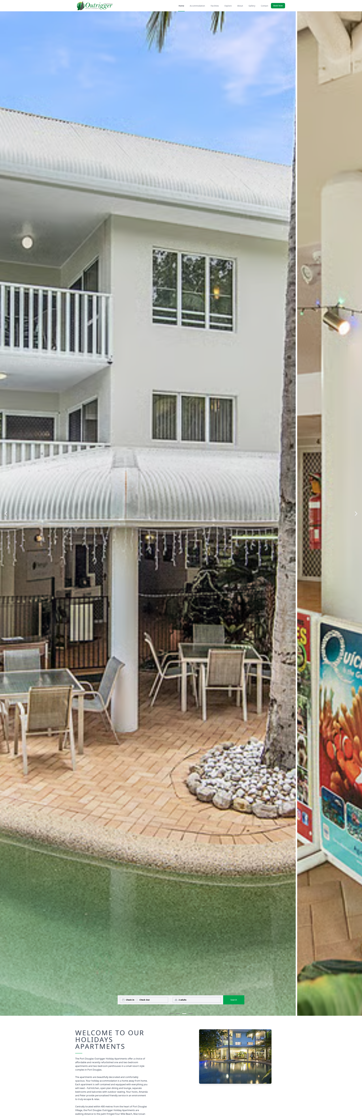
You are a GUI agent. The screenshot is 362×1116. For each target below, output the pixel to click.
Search (233, 999)
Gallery (252, 5)
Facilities (215, 5)
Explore (228, 5)
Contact (264, 5)
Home (181, 5)
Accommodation (197, 5)
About (240, 5)
